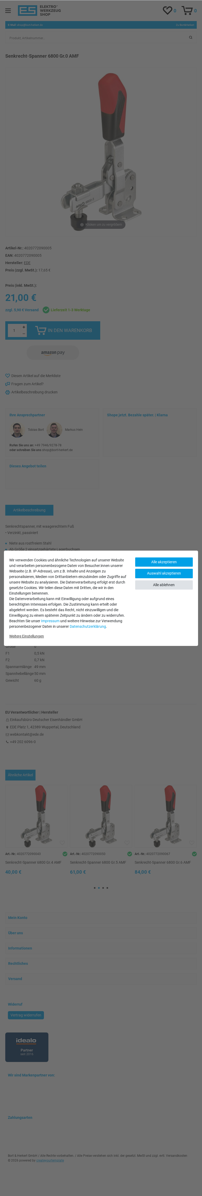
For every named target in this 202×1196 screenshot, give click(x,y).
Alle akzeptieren (164, 562)
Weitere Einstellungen (26, 636)
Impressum (50, 621)
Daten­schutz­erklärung (88, 626)
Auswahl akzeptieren (164, 573)
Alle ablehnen (164, 585)
